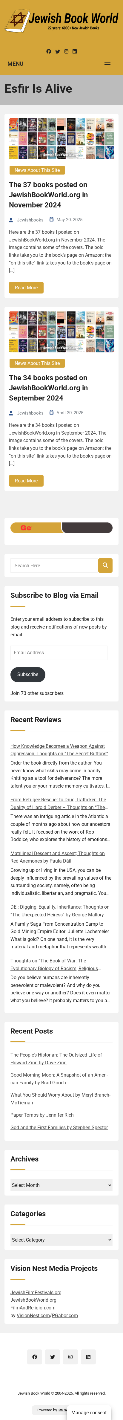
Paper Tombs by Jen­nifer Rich (42, 1115)
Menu (15, 63)
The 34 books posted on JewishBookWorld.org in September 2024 (48, 388)
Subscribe (27, 674)
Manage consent (89, 1413)
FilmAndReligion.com (33, 1308)
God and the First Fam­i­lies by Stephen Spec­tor (59, 1127)
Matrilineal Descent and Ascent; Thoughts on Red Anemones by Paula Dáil (57, 857)
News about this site (37, 170)
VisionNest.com (33, 1315)
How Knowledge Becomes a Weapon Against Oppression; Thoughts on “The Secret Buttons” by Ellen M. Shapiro (59, 750)
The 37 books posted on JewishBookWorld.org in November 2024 (48, 195)
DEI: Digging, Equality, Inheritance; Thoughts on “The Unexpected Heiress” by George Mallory (60, 911)
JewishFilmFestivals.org (35, 1292)
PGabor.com (65, 1315)
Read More (26, 288)
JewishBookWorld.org (33, 1300)
